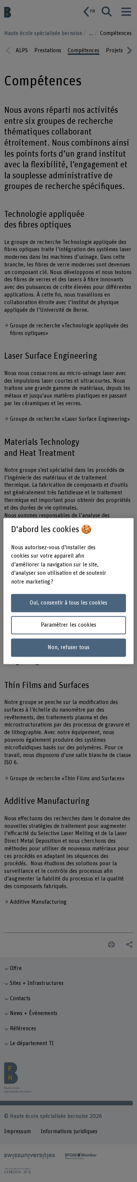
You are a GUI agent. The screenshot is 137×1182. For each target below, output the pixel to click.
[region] (68, 591)
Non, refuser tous (68, 647)
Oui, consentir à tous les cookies (68, 603)
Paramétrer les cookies (68, 625)
